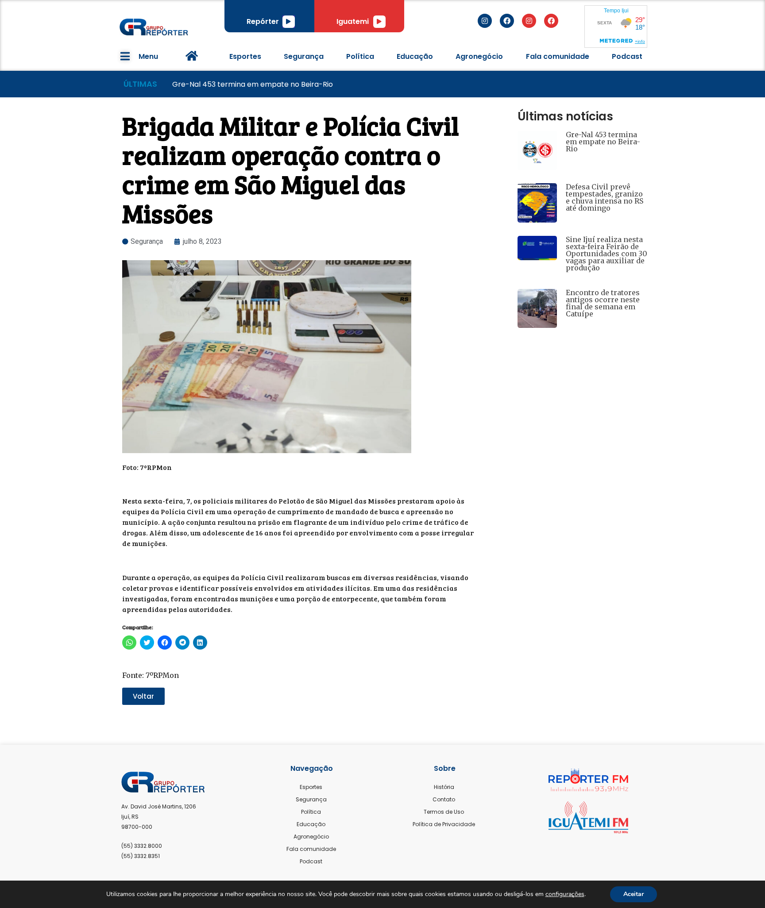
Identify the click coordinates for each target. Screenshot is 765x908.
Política (360, 56)
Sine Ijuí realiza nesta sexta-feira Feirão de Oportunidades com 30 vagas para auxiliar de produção (606, 253)
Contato (444, 799)
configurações (564, 894)
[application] (288, 21)
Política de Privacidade (444, 824)
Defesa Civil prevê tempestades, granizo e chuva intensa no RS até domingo (604, 197)
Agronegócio (479, 56)
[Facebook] (507, 21)
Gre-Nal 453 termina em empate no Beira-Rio (603, 141)
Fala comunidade (557, 56)
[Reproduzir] (288, 21)
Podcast (627, 56)
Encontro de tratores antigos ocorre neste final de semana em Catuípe (603, 303)
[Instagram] (485, 21)
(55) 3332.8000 (141, 846)
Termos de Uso (444, 812)
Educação (415, 56)
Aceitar (633, 894)
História (444, 787)
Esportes (245, 56)
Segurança (304, 56)
